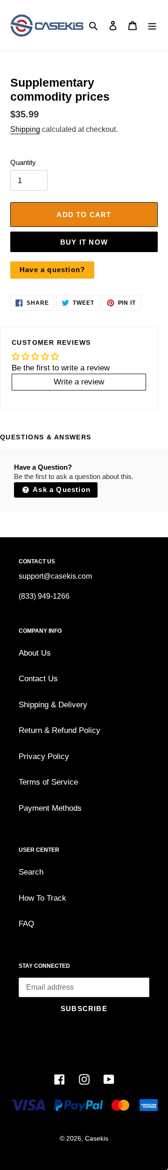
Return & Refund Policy (59, 730)
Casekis (96, 1138)
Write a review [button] (79, 381)
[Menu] (152, 25)
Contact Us (38, 678)
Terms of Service (48, 782)
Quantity (23, 162)
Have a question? (52, 270)
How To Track (42, 898)
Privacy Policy (44, 756)
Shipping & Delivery (53, 704)
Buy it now (84, 242)
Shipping (25, 129)
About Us (35, 653)
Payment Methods (50, 808)
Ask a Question (61, 489)
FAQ (26, 923)
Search (31, 872)
